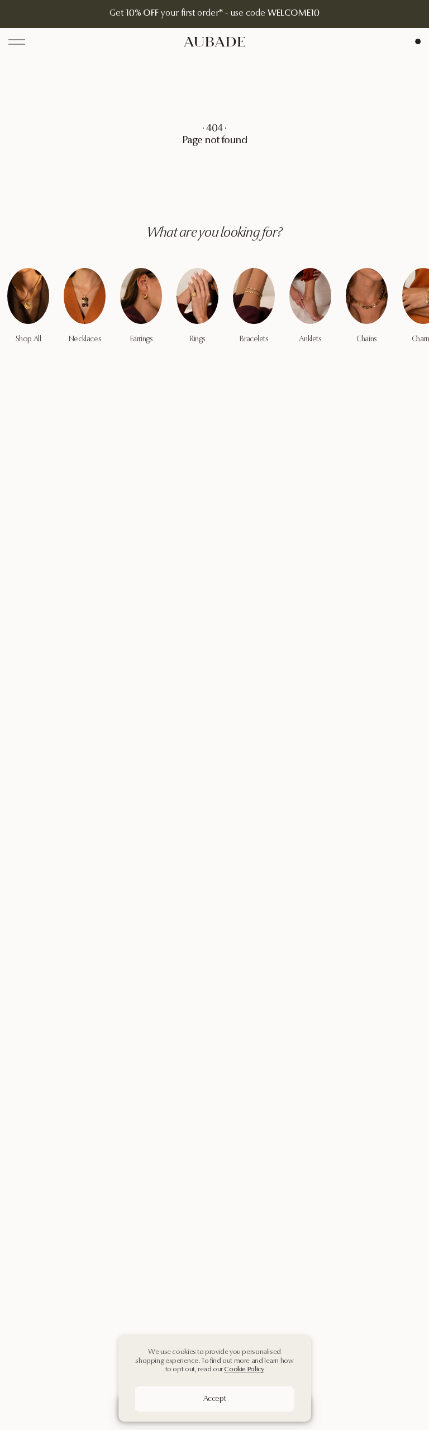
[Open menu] (16, 42)
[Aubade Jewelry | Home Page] (214, 41)
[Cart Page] (418, 41)
